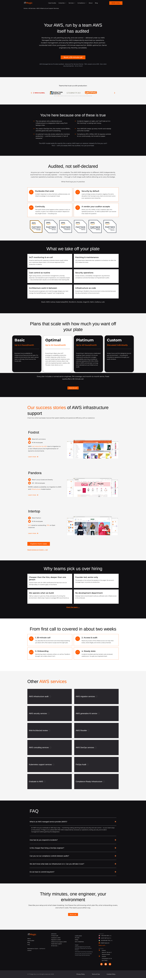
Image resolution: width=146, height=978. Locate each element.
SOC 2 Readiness (79, 941)
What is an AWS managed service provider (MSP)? (48, 822)
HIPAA (76, 939)
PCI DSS (77, 937)
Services (71, 3)
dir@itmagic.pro (105, 943)
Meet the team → (73, 607)
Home (25, 8)
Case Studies (52, 3)
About (91, 3)
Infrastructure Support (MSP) (59, 941)
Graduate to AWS (55, 937)
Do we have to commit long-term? (42, 872)
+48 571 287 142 (106, 938)
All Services (32, 8)
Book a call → (102, 945)
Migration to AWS (56, 939)
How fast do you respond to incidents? (44, 840)
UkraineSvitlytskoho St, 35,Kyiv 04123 (107, 958)
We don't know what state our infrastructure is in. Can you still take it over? (57, 864)
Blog (96, 3)
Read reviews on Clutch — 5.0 (37, 550)
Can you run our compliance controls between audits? (49, 856)
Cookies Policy (111, 974)
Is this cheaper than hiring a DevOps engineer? (47, 848)
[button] (65, 3)
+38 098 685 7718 (106, 940)
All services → (54, 945)
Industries (61, 3)
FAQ (28, 944)
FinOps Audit (54, 935)
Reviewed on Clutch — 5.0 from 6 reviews (36, 949)
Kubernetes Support (56, 943)
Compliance (81, 3)
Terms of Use (96, 974)
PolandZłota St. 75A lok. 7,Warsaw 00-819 (107, 952)
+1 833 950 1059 (106, 935)
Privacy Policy (80, 974)
